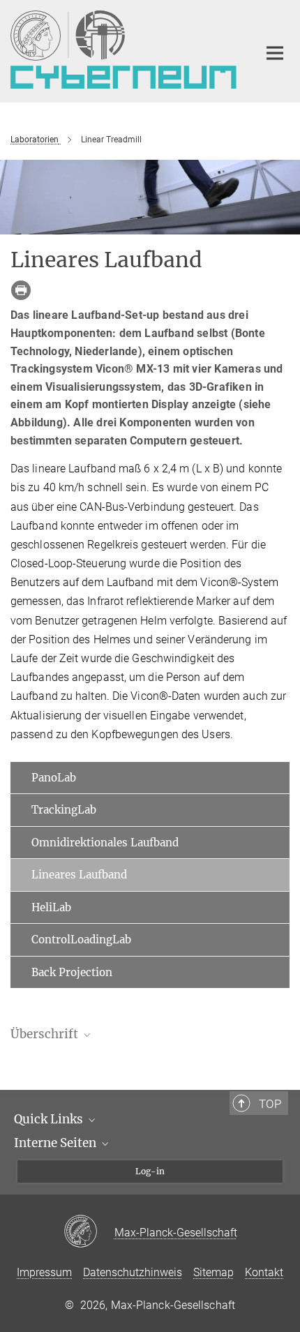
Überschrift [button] (45, 1034)
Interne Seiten (56, 1143)
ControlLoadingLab (81, 939)
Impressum (44, 1272)
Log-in (150, 1171)
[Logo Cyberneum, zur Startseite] (123, 49)
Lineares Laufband (79, 874)
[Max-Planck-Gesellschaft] (88, 1232)
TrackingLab (63, 809)
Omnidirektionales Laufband (105, 842)
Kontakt (264, 1272)
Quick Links (50, 1119)
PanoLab (53, 777)
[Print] (20, 290)
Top (270, 1104)
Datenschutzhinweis (132, 1272)
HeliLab (51, 907)
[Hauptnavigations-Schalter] (275, 53)
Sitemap (213, 1272)
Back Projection (71, 972)
